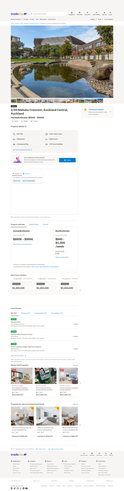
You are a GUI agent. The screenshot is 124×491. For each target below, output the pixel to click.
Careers (58, 486)
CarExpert (71, 480)
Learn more (42, 449)
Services (83, 461)
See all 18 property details (21, 150)
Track (69, 160)
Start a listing (84, 455)
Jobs (65, 461)
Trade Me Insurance (16, 480)
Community (101, 461)
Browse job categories (70, 464)
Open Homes (33, 468)
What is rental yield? (62, 257)
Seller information (102, 472)
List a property (108, 19)
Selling (93, 19)
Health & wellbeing (86, 470)
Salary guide (67, 472)
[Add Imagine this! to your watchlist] (56, 409)
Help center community (104, 475)
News (64, 486)
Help (99, 464)
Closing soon (16, 468)
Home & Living (16, 472)
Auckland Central (34, 23)
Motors (49, 461)
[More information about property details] (26, 126)
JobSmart (66, 468)
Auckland (26, 23)
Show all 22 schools (17, 356)
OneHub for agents (35, 470)
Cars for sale (50, 464)
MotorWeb (54, 480)
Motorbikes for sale (52, 466)
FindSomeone (109, 480)
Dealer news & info (52, 470)
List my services (85, 472)
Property (17, 23)
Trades (83, 464)
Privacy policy (78, 486)
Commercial (51, 19)
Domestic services (86, 466)
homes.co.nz (36, 480)
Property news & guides (36, 464)
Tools (99, 19)
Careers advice (68, 466)
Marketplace (17, 461)
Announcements (102, 466)
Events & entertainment (87, 468)
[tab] (17, 174)
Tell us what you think (57, 449)
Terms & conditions (89, 486)
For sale (26, 19)
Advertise (70, 486)
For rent (32, 19)
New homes (43, 19)
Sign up (104, 14)
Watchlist (92, 455)
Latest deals (16, 464)
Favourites (99, 455)
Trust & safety (102, 468)
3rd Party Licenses (103, 470)
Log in (110, 14)
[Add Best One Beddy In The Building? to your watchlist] (31, 409)
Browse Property (16, 19)
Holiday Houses (90, 480)
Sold (37, 19)
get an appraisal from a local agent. (47, 267)
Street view (16, 181)
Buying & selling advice (53, 468)
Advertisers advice (69, 470)
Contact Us (110, 486)
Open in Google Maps (28, 181)
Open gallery (63, 95)
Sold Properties (34, 466)
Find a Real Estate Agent (36, 472)
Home (12, 23)
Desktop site (44, 486)
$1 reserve (15, 470)
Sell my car (50, 472)
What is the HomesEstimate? (22, 244)
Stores (14, 466)
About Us (52, 486)
